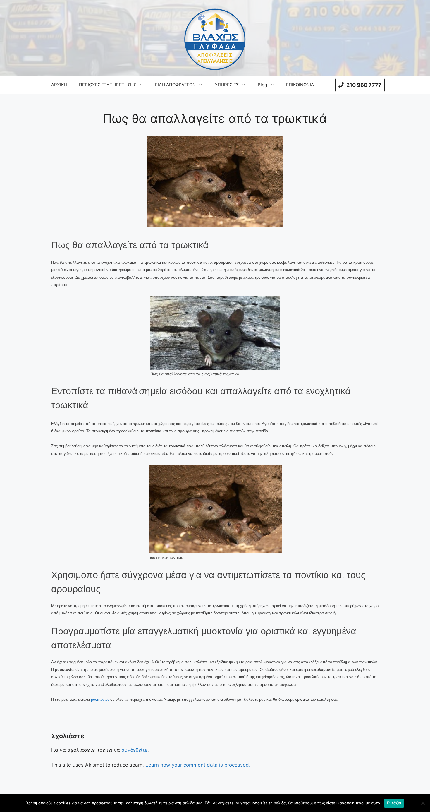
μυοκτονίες (99, 699)
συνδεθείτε (134, 750)
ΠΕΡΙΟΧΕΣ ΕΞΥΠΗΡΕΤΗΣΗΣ (107, 85)
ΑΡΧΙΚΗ (59, 85)
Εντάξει (394, 803)
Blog (262, 85)
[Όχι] (423, 803)
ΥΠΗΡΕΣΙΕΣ (227, 85)
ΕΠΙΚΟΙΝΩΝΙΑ (300, 85)
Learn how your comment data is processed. (197, 765)
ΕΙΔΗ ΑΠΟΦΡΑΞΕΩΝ (175, 85)
